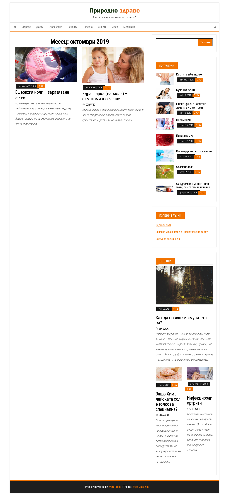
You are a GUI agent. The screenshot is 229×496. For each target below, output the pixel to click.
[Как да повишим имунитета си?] (184, 285)
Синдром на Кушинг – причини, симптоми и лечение (193, 185)
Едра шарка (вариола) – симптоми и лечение (105, 96)
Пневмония (183, 120)
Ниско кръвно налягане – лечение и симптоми (192, 105)
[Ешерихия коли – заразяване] (46, 64)
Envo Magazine (140, 486)
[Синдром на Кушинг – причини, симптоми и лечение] (165, 187)
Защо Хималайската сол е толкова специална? (168, 401)
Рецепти (72, 27)
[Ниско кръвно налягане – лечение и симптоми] (165, 108)
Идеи (115, 27)
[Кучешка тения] (165, 93)
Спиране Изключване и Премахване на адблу (182, 232)
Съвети (102, 27)
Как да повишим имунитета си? (181, 320)
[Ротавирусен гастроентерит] (165, 155)
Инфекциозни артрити (199, 400)
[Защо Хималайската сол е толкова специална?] (169, 373)
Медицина (129, 27)
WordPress (115, 486)
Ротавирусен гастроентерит (194, 151)
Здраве (26, 27)
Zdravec (23, 98)
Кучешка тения (185, 90)
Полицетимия (185, 136)
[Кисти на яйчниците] (165, 78)
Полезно (88, 27)
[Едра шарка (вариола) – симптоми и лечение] (113, 65)
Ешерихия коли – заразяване (42, 92)
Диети (39, 27)
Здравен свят (163, 225)
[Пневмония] (165, 124)
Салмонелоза (184, 167)
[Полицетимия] (165, 139)
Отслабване (55, 27)
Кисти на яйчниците (189, 74)
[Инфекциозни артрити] (200, 373)
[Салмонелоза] (165, 171)
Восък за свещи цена (168, 239)
